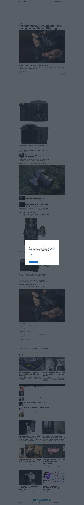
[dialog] (42, 252)
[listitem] (42, 256)
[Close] (57, 242)
